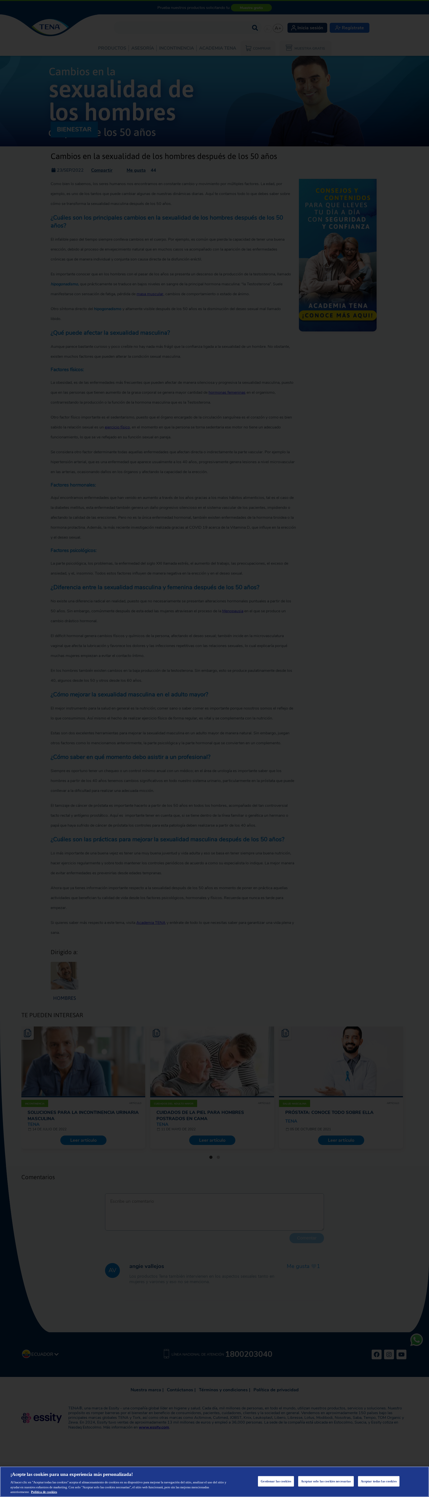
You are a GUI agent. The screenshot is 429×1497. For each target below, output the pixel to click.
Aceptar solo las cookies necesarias (326, 1481)
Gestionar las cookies (276, 1481)
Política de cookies (44, 1492)
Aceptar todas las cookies (379, 1481)
